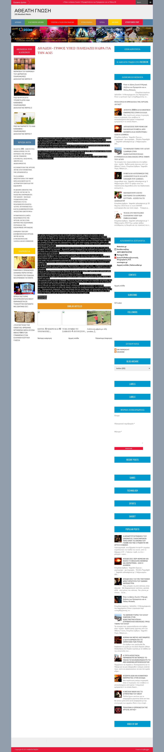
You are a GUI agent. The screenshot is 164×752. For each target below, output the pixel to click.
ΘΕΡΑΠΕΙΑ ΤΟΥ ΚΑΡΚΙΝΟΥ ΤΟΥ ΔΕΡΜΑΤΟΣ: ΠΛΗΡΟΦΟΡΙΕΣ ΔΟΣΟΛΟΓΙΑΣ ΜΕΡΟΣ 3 (24, 75)
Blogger (146, 750)
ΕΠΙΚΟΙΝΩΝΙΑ (86, 22)
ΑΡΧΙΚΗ (18, 22)
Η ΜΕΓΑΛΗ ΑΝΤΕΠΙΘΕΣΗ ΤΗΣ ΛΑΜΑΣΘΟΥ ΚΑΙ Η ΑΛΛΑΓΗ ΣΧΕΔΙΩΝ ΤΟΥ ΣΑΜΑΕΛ (136, 176)
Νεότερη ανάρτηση (45, 338)
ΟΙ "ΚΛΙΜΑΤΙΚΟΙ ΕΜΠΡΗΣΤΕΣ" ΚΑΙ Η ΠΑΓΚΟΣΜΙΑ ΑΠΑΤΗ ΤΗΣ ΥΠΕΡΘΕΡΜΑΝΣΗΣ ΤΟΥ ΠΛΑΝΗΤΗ (25, 40)
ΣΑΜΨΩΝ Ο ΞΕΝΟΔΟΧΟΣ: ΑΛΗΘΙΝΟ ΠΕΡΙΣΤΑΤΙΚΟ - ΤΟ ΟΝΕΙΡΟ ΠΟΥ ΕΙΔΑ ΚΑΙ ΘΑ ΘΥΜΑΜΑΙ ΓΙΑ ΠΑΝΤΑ (24, 274)
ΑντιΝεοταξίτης (123, 249)
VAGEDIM (120, 352)
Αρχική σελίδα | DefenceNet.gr (129, 265)
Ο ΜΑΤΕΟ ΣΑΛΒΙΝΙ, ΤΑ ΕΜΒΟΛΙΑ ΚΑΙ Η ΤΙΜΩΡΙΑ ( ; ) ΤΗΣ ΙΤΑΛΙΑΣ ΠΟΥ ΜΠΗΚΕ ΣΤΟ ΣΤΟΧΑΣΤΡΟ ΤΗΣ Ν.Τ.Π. (139, 40)
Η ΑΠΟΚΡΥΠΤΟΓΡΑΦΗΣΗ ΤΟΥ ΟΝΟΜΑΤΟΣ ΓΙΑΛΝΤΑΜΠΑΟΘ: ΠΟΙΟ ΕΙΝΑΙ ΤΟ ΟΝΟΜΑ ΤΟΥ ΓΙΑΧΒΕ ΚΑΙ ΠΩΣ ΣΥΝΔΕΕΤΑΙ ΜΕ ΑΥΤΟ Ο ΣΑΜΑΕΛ (131, 540)
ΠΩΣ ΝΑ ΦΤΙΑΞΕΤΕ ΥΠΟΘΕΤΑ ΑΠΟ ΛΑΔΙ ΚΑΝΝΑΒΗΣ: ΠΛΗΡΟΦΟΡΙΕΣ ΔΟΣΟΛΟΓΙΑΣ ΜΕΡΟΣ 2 (23, 102)
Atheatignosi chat (132, 22)
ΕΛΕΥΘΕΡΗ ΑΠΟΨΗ (36, 22)
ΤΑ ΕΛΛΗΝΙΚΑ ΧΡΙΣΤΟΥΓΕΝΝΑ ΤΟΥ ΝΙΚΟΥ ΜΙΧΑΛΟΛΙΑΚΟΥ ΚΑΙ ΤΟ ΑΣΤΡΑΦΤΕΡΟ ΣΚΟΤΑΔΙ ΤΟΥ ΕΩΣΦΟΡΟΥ (23, 181)
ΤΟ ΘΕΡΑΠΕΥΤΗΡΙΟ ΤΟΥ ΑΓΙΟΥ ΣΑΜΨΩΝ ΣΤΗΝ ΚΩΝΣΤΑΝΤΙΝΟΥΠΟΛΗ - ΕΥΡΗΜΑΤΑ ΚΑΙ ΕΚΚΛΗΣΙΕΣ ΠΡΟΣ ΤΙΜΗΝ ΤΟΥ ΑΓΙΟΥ (132, 153)
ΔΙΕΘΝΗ (115, 22)
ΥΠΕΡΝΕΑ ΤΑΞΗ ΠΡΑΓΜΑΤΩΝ (62, 22)
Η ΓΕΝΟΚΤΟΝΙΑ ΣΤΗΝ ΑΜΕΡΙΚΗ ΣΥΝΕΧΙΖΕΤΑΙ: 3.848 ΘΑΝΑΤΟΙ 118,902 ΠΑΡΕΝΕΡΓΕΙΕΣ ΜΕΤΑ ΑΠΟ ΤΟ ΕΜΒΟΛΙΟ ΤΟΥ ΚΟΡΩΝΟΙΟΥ (53, 42)
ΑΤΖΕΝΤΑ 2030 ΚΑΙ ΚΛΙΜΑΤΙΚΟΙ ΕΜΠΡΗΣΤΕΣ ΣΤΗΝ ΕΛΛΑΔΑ (137, 111)
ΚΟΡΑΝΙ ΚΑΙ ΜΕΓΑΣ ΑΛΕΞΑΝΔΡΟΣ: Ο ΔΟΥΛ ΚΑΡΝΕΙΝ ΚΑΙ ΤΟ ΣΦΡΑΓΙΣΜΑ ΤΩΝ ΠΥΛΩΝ (136, 639)
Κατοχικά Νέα (122, 255)
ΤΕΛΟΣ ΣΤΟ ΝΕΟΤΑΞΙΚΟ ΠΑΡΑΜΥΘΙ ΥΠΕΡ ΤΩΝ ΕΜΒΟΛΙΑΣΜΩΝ (134, 215)
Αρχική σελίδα (73, 338)
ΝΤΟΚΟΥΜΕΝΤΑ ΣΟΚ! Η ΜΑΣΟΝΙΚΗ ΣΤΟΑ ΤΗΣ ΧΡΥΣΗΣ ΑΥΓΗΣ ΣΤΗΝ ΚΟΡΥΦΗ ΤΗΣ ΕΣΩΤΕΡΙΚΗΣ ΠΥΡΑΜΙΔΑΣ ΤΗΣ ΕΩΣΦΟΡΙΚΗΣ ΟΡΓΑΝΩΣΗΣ (23, 221)
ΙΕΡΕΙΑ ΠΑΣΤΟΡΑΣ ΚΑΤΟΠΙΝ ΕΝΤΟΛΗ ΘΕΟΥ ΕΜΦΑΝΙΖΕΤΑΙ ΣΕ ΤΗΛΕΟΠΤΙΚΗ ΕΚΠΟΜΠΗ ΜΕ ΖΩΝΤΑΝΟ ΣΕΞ (23, 301)
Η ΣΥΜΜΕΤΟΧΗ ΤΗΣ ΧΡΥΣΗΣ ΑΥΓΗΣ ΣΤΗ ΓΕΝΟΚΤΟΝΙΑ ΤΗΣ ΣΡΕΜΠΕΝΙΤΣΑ (24, 169)
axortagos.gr (122, 262)
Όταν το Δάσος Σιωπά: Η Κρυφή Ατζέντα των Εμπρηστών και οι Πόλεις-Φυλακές (84, 2)
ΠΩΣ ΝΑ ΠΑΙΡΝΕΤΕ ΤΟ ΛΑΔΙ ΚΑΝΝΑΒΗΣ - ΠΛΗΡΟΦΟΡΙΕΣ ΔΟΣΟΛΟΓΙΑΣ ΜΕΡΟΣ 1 (24, 130)
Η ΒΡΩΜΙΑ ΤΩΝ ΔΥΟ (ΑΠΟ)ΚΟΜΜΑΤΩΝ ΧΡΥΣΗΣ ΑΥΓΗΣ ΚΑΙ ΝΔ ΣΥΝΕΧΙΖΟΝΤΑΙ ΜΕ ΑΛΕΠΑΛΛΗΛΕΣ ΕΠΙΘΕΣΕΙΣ (23, 236)
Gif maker (118, 303)
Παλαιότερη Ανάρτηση (103, 338)
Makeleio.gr (121, 246)
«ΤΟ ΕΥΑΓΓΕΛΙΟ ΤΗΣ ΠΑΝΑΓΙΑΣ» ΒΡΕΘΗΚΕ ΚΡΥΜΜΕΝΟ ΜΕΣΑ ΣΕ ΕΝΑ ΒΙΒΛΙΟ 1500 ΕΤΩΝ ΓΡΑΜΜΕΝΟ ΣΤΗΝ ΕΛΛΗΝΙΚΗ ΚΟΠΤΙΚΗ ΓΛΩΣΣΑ (24, 332)
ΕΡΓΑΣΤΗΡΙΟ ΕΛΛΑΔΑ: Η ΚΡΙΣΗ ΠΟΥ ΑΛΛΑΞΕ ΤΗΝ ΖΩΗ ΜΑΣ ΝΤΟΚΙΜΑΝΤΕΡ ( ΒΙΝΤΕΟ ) (110, 40)
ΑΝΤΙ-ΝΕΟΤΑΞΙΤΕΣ (124, 252)
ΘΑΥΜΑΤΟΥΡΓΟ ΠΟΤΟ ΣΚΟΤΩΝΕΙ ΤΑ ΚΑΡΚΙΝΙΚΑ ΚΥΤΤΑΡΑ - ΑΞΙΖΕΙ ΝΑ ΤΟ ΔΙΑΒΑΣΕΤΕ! (130, 196)
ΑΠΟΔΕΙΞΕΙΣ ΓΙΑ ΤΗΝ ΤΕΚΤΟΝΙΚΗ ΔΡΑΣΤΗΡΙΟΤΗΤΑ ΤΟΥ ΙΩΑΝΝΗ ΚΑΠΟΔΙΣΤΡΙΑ (136, 581)
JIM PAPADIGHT (123, 350)
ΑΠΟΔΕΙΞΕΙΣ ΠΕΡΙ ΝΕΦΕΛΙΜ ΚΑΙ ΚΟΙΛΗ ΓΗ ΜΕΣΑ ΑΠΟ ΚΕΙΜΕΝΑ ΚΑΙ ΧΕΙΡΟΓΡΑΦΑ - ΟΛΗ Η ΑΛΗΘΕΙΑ (131, 130)
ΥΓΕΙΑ (102, 22)
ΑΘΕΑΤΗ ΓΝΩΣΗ (33, 10)
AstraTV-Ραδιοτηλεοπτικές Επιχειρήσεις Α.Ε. (127, 259)
